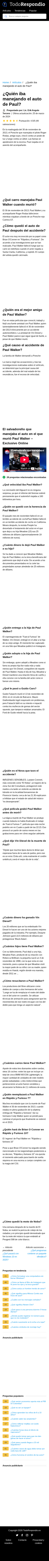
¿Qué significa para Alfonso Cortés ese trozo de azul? (27, 1294)
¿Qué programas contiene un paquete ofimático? (36, 1253)
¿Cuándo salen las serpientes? (23, 1419)
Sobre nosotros (8, 1541)
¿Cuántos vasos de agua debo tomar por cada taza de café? (28, 1450)
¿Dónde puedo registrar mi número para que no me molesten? (27, 1317)
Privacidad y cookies (38, 1541)
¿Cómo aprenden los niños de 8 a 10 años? (26, 1414)
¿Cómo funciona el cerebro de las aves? (27, 1455)
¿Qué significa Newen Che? (22, 1305)
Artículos (7, 11)
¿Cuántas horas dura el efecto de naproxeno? (24, 1431)
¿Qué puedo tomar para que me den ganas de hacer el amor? (26, 1437)
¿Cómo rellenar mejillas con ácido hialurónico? (25, 1425)
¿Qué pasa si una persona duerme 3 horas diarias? (28, 1311)
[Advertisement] (24, 49)
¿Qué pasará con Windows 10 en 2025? (11, 1256)
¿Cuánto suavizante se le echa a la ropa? (28, 1322)
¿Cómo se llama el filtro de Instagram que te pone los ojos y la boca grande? (28, 1283)
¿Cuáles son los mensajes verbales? (26, 1300)
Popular (33, 11)
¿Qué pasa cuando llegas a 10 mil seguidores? (25, 1443)
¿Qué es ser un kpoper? (21, 1408)
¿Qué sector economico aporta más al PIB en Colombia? (28, 1402)
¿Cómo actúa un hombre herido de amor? (28, 1289)
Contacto (22, 1540)
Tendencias (20, 11)
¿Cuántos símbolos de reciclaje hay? (26, 1327)
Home (6, 82)
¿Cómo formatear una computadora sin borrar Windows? (27, 1277)
